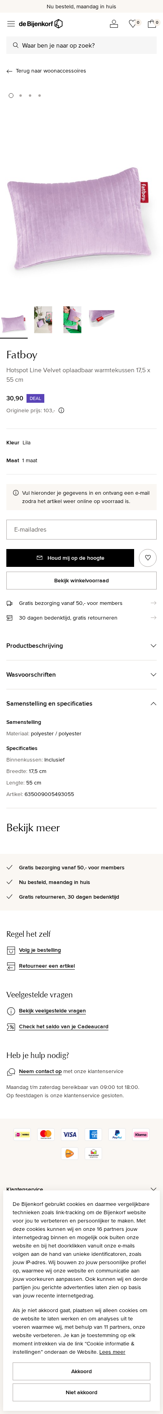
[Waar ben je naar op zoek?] (15, 45)
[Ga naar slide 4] (39, 95)
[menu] (11, 23)
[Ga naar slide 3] (30, 95)
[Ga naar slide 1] (11, 95)
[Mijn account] (114, 24)
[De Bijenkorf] (41, 24)
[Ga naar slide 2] (20, 95)
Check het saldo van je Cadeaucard (63, 1026)
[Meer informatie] (61, 410)
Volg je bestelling (40, 950)
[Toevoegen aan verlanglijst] (148, 558)
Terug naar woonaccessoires (51, 70)
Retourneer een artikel (47, 966)
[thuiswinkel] (93, 1158)
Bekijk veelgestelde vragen (52, 1010)
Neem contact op (40, 1071)
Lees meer (112, 1352)
